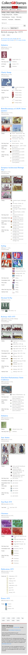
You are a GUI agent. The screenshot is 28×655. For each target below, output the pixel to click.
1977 (8, 620)
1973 (13, 618)
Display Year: (6, 28)
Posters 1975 (5, 598)
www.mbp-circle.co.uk (6, 643)
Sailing (3, 246)
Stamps (3, 12)
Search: (5, 23)
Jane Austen (5, 437)
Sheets (17, 12)
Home (4, 7)
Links (20, 7)
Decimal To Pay (6, 298)
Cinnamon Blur (16, 627)
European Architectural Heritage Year (12, 168)
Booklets (16, 14)
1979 (18, 620)
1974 (3, 35)
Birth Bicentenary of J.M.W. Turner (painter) (13, 109)
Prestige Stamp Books (7, 14)
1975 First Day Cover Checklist (10, 38)
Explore (15, 7)
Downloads (13, 9)
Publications (5, 9)
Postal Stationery (6, 17)
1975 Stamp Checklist (21, 40)
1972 (8, 618)
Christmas (4, 513)
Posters (13, 17)
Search (9, 7)
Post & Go (4, 19)
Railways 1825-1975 (8, 316)
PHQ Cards (18, 17)
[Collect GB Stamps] (14, 3)
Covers (12, 12)
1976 (8, 35)
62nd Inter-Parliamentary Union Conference (12, 378)
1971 (3, 618)
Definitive (4, 45)
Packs (8, 12)
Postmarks (10, 19)
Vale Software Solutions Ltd (15, 630)
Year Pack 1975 (6, 502)
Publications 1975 (7, 569)
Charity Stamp (6, 72)
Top (22, 618)
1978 (13, 620)
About (19, 9)
